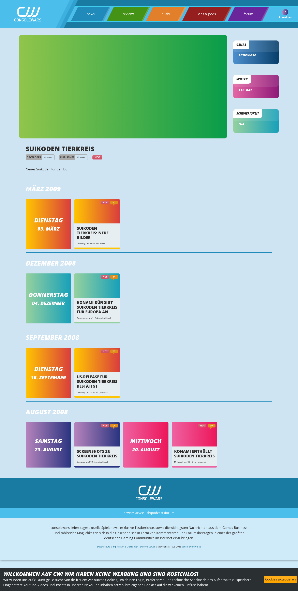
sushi (166, 14)
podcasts (158, 513)
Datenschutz (103, 546)
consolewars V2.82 (191, 546)
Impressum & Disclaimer (125, 546)
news (91, 14)
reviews (128, 14)
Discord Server (147, 546)
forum (248, 14)
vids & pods (207, 14)
